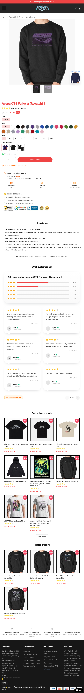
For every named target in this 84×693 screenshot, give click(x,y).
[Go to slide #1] (36, 89)
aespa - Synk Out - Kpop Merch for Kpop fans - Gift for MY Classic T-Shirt (40, 523)
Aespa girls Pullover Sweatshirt (14, 613)
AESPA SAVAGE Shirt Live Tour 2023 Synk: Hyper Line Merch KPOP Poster (40, 484)
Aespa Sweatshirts (28, 17)
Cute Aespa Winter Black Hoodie (15, 481)
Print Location (7, 142)
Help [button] (80, 690)
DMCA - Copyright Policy (32, 660)
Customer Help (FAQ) (51, 666)
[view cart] (80, 8)
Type (3, 116)
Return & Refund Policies (52, 660)
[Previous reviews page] (67, 398)
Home (4, 17)
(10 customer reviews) (18, 108)
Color (3, 123)
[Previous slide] (5, 52)
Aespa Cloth (13, 17)
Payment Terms (49, 657)
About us (27, 651)
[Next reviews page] (78, 398)
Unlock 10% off (4, 683)
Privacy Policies (29, 657)
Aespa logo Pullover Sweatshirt (67, 481)
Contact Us (48, 663)
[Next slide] (79, 52)
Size (3, 135)
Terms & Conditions (30, 654)
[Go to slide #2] (47, 89)
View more (42, 536)
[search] (76, 8)
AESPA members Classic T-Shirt (14, 521)
